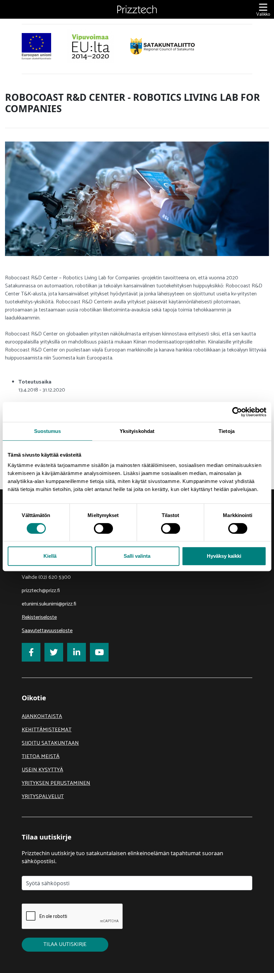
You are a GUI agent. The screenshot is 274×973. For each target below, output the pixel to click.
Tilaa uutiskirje (65, 944)
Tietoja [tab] (227, 431)
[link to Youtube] (99, 652)
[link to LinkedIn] (76, 652)
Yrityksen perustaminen (56, 783)
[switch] (103, 528)
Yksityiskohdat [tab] (137, 431)
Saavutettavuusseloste (47, 630)
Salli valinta (137, 556)
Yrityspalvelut (43, 796)
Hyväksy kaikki (224, 556)
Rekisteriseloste (39, 617)
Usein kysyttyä (42, 769)
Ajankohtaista (42, 716)
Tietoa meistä (40, 756)
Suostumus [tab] (47, 431)
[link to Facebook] (31, 652)
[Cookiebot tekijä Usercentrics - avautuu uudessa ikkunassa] (237, 412)
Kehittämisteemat (47, 729)
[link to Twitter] (53, 652)
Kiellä (49, 556)
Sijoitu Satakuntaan (50, 743)
